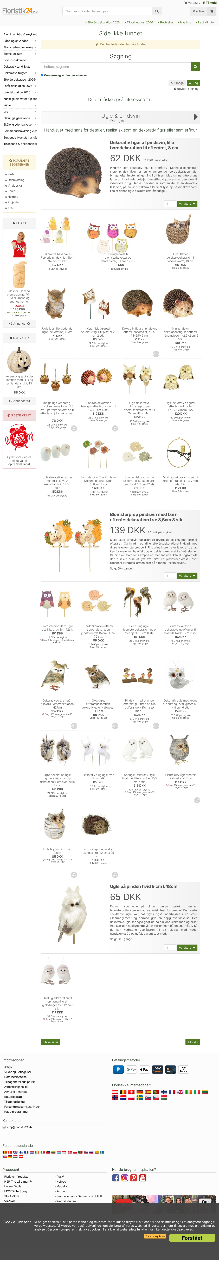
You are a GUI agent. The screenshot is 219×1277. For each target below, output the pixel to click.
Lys (6, 111)
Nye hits (185, 22)
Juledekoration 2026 (17, 92)
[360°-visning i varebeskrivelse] (156, 354)
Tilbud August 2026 (139, 22)
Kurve (7, 105)
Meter (11, 174)
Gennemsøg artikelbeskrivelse (65, 75)
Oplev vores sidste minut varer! (19, 460)
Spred (11, 191)
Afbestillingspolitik (16, 1087)
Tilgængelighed (14, 1101)
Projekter (13, 202)
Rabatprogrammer (16, 1111)
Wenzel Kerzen (66, 1201)
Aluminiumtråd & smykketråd (20, 34)
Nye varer (51, 1042)
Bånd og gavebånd (16, 41)
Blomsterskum (13, 53)
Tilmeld (211, 2)
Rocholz (61, 1191)
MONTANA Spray (15, 1191)
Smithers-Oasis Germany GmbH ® (79, 1196)
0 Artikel (198, 11)
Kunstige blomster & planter (20, 99)
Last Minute (205, 22)
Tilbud (192, 1042)
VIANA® (9, 1201)
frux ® (60, 1176)
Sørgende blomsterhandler (20, 137)
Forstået (192, 1238)
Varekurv (193, 2)
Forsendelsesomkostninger (22, 1106)
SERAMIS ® (11, 1196)
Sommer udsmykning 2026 (20, 131)
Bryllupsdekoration (16, 60)
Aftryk (8, 1067)
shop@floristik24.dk (19, 1127)
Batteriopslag (13, 1096)
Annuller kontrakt (15, 1091)
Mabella (61, 1186)
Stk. (10, 207)
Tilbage (178, 83)
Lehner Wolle (12, 1186)
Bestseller (166, 22)
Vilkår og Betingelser (17, 1072)
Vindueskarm (16, 185)
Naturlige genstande (17, 118)
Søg (195, 83)
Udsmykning (15, 180)
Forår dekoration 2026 (18, 86)
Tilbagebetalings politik (19, 1082)
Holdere (12, 196)
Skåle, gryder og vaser (18, 124)
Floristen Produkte (16, 1176)
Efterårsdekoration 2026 (103, 22)
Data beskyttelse (15, 1077)
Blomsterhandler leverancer (20, 47)
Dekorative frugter (15, 73)
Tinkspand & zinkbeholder (20, 144)
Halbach (62, 1181)
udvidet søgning (187, 88)
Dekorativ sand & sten (18, 66)
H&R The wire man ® (18, 1181)
